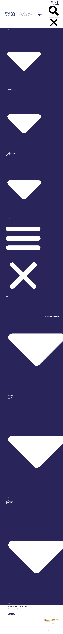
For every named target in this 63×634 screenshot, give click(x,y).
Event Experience (9, 155)
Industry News (9, 156)
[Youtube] (57, 4)
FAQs (9, 217)
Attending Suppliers (12, 90)
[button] (54, 11)
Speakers (8, 154)
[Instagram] (54, 4)
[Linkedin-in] (51, 1)
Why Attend (10, 89)
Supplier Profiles (11, 153)
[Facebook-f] (57, 1)
